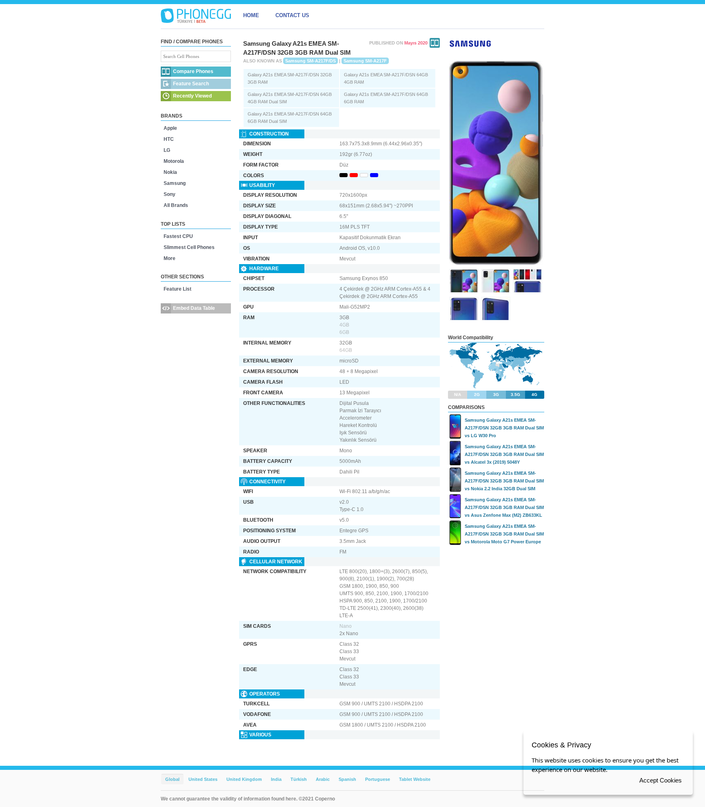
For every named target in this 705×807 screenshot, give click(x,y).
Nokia (170, 172)
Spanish (347, 779)
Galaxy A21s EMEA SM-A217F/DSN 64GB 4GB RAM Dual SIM (290, 98)
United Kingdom (244, 779)
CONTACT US (292, 15)
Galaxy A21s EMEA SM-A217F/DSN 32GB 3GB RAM (290, 78)
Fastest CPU (178, 236)
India (276, 779)
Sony (169, 194)
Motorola (174, 161)
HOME (251, 15)
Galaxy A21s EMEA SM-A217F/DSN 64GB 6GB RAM (386, 98)
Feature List (177, 289)
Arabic (323, 779)
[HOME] (196, 15)
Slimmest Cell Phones (189, 247)
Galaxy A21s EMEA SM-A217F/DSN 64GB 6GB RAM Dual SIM (290, 117)
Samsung (175, 183)
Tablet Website (414, 779)
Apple (170, 128)
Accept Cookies (660, 780)
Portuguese (377, 779)
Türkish (298, 779)
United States (202, 779)
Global (172, 779)
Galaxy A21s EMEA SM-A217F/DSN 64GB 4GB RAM (386, 78)
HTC (169, 139)
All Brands (176, 205)
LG (167, 150)
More (169, 258)
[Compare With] (435, 43)
